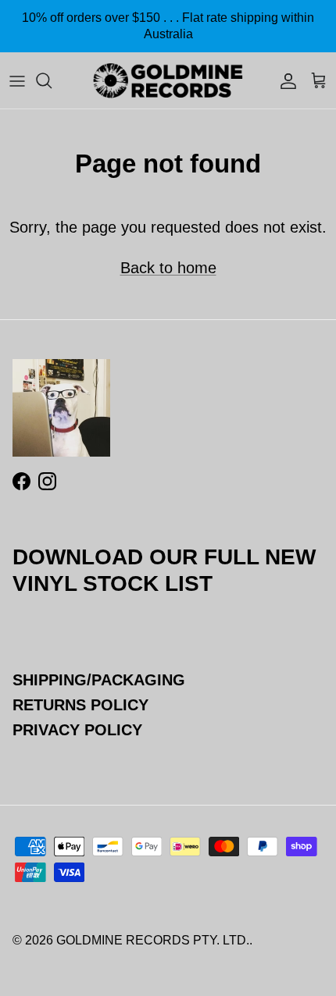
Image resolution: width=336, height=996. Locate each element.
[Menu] (17, 80)
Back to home (168, 267)
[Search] (51, 80)
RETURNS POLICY (80, 704)
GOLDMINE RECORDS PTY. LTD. (152, 940)
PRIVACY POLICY (77, 729)
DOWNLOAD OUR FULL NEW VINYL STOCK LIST (164, 570)
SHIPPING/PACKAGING (99, 679)
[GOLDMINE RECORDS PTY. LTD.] (168, 80)
